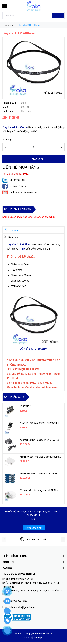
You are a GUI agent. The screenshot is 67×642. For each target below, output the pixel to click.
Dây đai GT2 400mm (14, 127)
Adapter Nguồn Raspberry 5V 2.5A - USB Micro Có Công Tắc (40, 440)
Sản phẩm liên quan (17, 209)
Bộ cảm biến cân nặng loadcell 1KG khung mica (40, 490)
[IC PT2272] (9, 411)
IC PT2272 (25, 406)
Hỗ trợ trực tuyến (33, 528)
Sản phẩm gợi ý (14, 396)
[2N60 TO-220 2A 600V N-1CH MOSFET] (9, 428)
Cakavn (22, 186)
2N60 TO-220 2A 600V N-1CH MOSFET (39, 423)
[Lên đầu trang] (60, 632)
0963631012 (19, 180)
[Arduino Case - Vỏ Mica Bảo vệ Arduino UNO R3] (9, 461)
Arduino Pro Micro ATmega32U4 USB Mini (40, 473)
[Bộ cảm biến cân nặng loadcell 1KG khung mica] (9, 495)
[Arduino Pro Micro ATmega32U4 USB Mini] (9, 478)
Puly (22, 248)
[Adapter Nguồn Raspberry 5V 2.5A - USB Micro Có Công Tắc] (9, 444)
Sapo (40, 637)
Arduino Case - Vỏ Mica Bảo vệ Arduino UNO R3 (40, 456)
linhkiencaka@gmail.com (26, 192)
